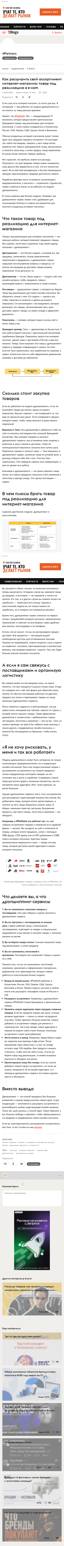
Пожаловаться (25, 58)
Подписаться (9, 58)
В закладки (33, 1163)
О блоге (31, 68)
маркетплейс (42, 1150)
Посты (5, 68)
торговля (13, 1150)
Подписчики (17, 68)
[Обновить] (22, 1184)
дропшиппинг (8, 1153)
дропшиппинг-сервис (25, 1153)
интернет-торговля (27, 1150)
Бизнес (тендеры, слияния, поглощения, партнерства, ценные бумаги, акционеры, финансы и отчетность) (28, 1143)
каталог (38, 1127)
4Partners (9, 53)
